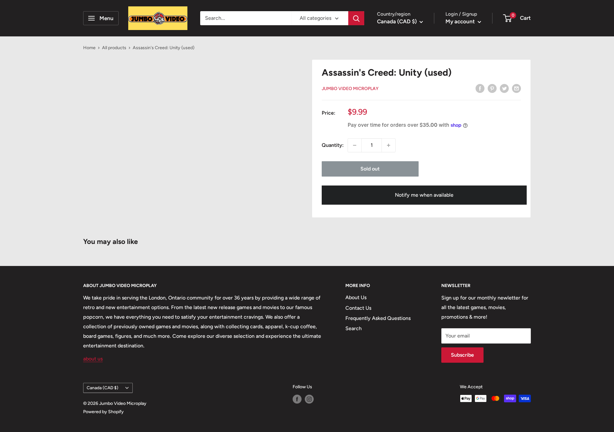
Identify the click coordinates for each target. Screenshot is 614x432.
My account (460, 21)
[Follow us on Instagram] (309, 399)
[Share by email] (516, 88)
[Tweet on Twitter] (504, 88)
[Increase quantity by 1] (388, 145)
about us (93, 359)
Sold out (370, 169)
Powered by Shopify (103, 411)
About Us (355, 297)
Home (89, 47)
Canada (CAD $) (102, 387)
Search (353, 328)
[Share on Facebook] (480, 88)
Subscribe (462, 355)
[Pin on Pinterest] (492, 88)
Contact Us (358, 308)
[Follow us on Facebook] (297, 399)
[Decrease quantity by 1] (354, 145)
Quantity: (333, 145)
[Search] (356, 18)
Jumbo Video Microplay (350, 88)
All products (114, 47)
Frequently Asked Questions (378, 318)
